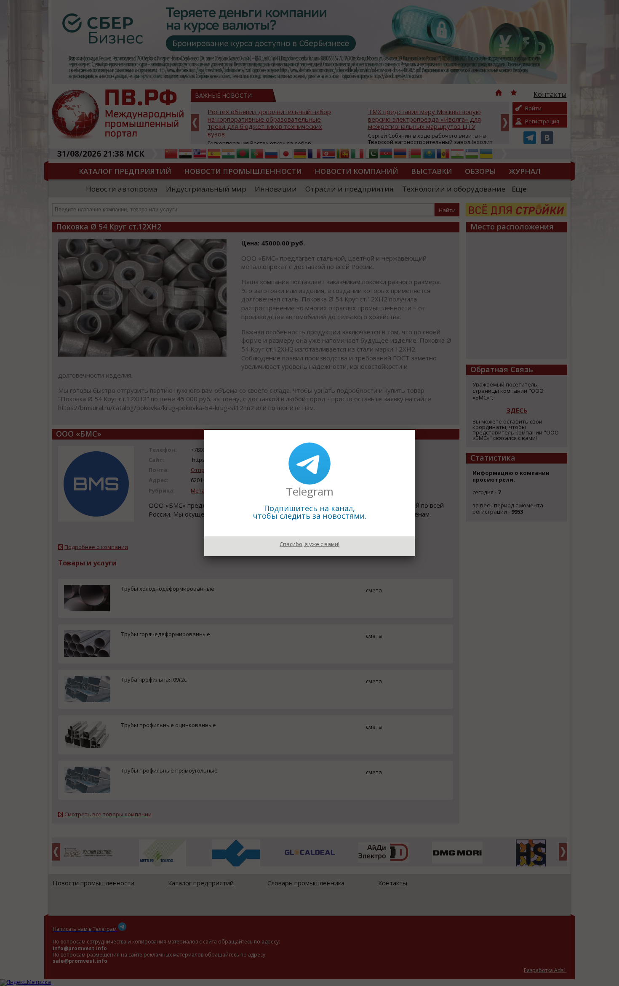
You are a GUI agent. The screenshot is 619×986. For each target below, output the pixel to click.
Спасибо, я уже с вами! (309, 544)
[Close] (414, 429)
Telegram (310, 491)
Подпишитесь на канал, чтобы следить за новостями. (309, 512)
